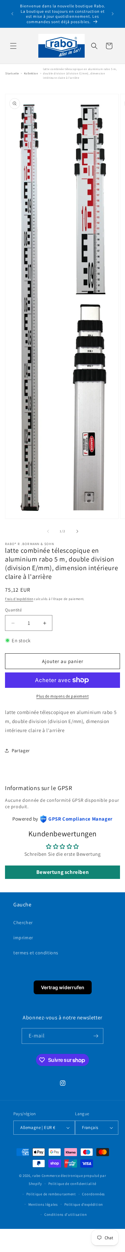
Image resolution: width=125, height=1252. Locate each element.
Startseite (12, 73)
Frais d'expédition (19, 599)
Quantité (13, 610)
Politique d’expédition (83, 1204)
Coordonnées (93, 1194)
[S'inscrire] (95, 1036)
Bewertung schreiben (62, 872)
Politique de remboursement (51, 1194)
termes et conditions (35, 953)
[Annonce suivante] (112, 13)
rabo (36, 1175)
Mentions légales (43, 1204)
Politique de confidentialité (72, 1183)
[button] (13, 46)
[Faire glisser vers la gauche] (48, 531)
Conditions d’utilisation (65, 1214)
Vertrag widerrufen (62, 987)
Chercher (23, 922)
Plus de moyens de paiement (62, 696)
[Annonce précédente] (12, 13)
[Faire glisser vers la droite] (77, 531)
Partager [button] (21, 751)
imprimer (23, 938)
